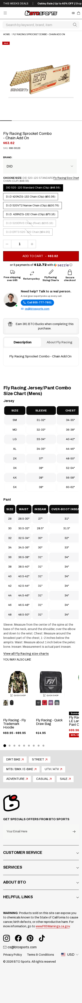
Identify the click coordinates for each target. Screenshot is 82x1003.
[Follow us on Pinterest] (30, 938)
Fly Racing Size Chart (66, 177)
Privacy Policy (12, 954)
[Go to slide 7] (33, 745)
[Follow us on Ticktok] (41, 938)
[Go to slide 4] (19, 745)
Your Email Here (17, 831)
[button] (41, 265)
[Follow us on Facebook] (18, 938)
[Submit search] (74, 24)
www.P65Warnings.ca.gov (53, 926)
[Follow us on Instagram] (6, 938)
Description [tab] (23, 342)
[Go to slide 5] (24, 745)
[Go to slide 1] (4, 745)
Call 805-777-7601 (39, 302)
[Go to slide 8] (38, 745)
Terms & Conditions (40, 954)
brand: (7, 157)
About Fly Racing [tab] (59, 342)
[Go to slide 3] (14, 745)
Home (6, 34)
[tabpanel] (41, 357)
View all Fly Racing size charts (26, 653)
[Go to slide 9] (43, 745)
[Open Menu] (5, 13)
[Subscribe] (74, 831)
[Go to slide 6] (28, 745)
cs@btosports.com (37, 308)
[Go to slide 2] (9, 745)
